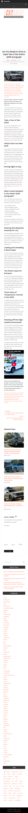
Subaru (5, 744)
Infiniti (11, 85)
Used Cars (6, 756)
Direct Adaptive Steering (14, 87)
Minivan (6, 696)
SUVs (13, 795)
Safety (5, 729)
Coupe (5, 631)
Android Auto (7, 771)
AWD (5, 774)
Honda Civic (14, 783)
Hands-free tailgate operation (16, 394)
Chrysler (6, 629)
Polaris (5, 708)
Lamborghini (7, 671)
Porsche (6, 712)
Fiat (5, 641)
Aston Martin (7, 602)
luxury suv (12, 92)
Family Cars (6, 637)
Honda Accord (7, 783)
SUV (14, 85)
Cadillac (6, 620)
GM (12, 781)
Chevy (5, 776)
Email (13, 544)
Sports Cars (6, 738)
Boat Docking (7, 614)
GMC (5, 650)
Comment (7, 525)
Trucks (5, 752)
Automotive (7, 606)
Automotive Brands (8, 608)
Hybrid (20, 783)
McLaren (6, 687)
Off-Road (6, 704)
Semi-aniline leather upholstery (11, 93)
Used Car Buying (8, 754)
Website (20, 544)
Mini (5, 694)
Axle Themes (18, 811)
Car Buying (6, 622)
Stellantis (6, 740)
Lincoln (5, 679)
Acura (5, 597)
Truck (18, 798)
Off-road (10, 790)
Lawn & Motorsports (9, 675)
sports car (20, 793)
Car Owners (6, 625)
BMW (5, 612)
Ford (5, 643)
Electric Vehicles (7, 778)
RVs (5, 727)
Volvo (5, 763)
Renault (6, 719)
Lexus (5, 677)
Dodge (5, 633)
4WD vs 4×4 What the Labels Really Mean (14, 571)
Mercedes (6, 689)
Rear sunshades (18, 92)
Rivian (5, 721)
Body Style (6, 616)
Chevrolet (6, 627)
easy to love (11, 138)
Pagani (5, 706)
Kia (4, 668)
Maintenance (7, 683)
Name (6, 544)
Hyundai (6, 660)
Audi (5, 604)
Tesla (5, 748)
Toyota (5, 750)
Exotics (5, 635)
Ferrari (5, 639)
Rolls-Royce (6, 725)
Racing (5, 715)
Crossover (10, 776)
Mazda (5, 685)
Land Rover (6, 673)
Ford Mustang (7, 781)
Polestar (6, 710)
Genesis (6, 648)
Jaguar (5, 664)
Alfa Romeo (7, 599)
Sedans (5, 731)
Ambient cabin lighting (10, 393)
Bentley (6, 610)
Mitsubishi (6, 698)
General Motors (7, 646)
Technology (19, 795)
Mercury (6, 692)
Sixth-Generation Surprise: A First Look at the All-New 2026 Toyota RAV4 (13, 478)
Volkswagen (7, 761)
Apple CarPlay (15, 771)
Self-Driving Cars (8, 733)
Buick (5, 618)
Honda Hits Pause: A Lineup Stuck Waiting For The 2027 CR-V (13, 505)
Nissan (5, 702)
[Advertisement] (14, 34)
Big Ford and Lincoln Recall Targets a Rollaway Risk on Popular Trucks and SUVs (12, 451)
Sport (14, 793)
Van (5, 759)
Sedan (9, 793)
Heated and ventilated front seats (12, 396)
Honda (5, 654)
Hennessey (6, 652)
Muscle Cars (7, 700)
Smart (5, 736)
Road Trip (6, 723)
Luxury (5, 681)
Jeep (5, 666)
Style (5, 742)
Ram (5, 717)
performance (17, 790)
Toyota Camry (12, 798)
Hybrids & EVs (7, 656)
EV (13, 778)
